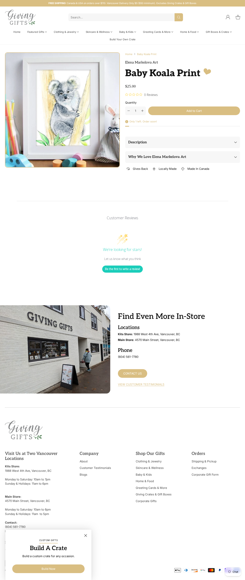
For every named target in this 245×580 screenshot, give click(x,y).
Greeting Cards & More (151, 488)
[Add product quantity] (142, 110)
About (84, 461)
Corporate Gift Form (205, 474)
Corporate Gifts (146, 501)
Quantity (130, 102)
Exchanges (199, 468)
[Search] (179, 17)
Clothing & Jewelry (149, 461)
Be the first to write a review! (122, 269)
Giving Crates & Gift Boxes (154, 494)
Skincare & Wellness (150, 468)
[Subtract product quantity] (128, 110)
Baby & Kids (144, 474)
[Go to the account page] (228, 17)
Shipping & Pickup (204, 461)
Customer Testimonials (95, 468)
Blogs (83, 474)
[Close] (85, 535)
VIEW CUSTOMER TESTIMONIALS (141, 384)
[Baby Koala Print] (62, 110)
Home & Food (145, 481)
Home (128, 54)
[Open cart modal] (238, 17)
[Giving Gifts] (20, 17)
